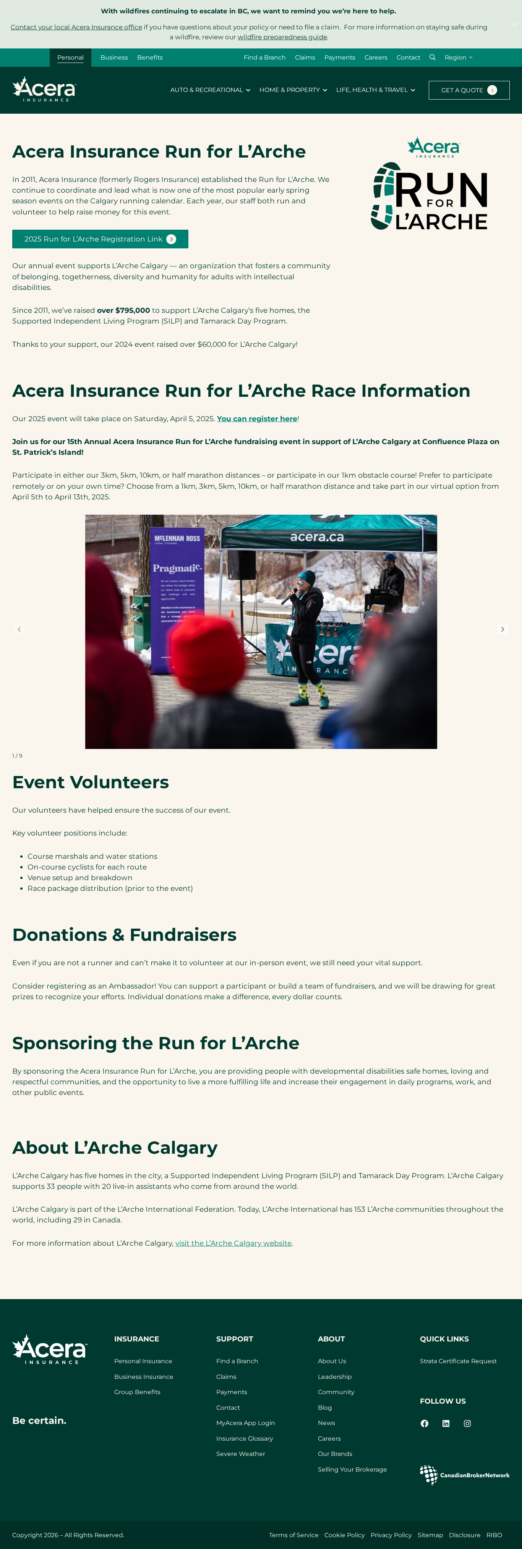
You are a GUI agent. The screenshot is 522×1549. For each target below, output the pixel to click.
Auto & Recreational (206, 90)
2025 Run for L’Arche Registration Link (93, 242)
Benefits (150, 57)
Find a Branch (265, 57)
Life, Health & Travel (372, 90)
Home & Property (289, 90)
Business (114, 57)
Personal (70, 57)
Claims (305, 57)
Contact (408, 57)
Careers (376, 57)
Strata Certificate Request (458, 1361)
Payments (339, 57)
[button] (432, 57)
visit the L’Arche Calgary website (233, 1243)
